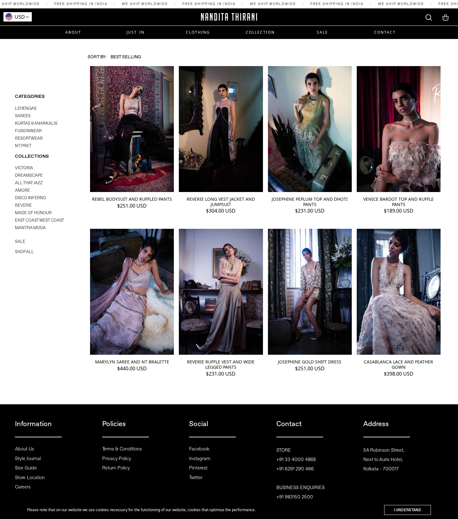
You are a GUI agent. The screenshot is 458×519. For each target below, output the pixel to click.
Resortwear (29, 138)
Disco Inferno (30, 197)
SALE (322, 32)
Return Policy (116, 468)
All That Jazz (29, 182)
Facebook (199, 449)
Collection (260, 32)
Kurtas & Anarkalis (36, 123)
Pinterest (198, 468)
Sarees (23, 115)
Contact (385, 32)
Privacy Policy (116, 458)
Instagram (199, 458)
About (73, 32)
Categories (30, 96)
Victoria (24, 168)
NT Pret (23, 145)
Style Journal (28, 458)
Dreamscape (29, 175)
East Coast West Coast (39, 220)
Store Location (30, 477)
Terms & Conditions (122, 449)
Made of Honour (33, 212)
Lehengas (25, 108)
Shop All (24, 251)
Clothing (198, 32)
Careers (23, 487)
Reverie (23, 205)
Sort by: (97, 56)
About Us (24, 449)
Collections (32, 156)
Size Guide (26, 468)
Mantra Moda (30, 227)
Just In (135, 32)
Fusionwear (28, 130)
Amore (22, 190)
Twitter (196, 477)
